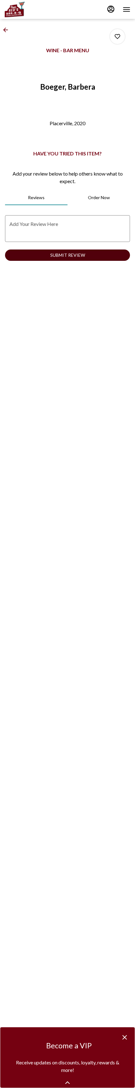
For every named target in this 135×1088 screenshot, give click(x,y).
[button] (7, 30)
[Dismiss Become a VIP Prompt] (124, 1037)
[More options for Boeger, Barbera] (117, 36)
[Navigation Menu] (126, 9)
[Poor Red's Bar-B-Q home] (33, 9)
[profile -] (111, 9)
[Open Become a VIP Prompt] (67, 1082)
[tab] (36, 197)
